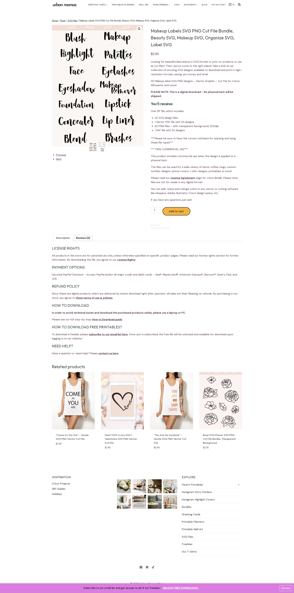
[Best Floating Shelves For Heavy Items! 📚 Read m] (155, 486)
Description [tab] (63, 237)
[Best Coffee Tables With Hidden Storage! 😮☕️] (170, 502)
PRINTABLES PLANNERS (123, 4)
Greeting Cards (191, 514)
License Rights (126, 259)
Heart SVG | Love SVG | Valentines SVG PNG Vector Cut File (121, 438)
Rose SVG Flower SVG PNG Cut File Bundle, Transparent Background (219, 438)
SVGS (177, 4)
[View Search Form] (239, 4)
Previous (61, 155)
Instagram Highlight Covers (198, 499)
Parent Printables (192, 484)
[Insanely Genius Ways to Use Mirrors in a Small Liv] (124, 502)
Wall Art (144, 4)
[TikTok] (153, 567)
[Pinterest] (147, 567)
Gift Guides (58, 488)
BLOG (205, 4)
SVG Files (165, 228)
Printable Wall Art (192, 529)
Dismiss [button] (285, 588)
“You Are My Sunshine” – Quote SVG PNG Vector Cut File (170, 438)
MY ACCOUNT (219, 4)
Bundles (186, 507)
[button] (139, 29)
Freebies (187, 544)
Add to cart (176, 211)
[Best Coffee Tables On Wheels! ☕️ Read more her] (139, 502)
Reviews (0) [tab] (83, 237)
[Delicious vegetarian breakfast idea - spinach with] (124, 486)
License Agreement (183, 178)
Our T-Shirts (189, 551)
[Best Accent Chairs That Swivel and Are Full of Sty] (139, 486)
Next (59, 159)
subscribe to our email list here (108, 334)
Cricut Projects (61, 483)
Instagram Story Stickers (197, 492)
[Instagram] (141, 567)
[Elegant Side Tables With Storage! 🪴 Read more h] (155, 502)
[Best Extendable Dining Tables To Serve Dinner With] (170, 486)
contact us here (108, 353)
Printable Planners (193, 521)
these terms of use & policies (94, 298)
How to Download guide (107, 319)
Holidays (57, 494)
